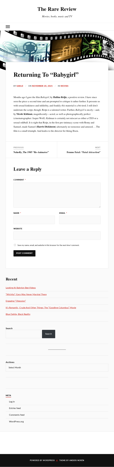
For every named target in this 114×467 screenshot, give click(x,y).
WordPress (49, 460)
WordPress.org (16, 421)
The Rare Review (57, 9)
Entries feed (15, 408)
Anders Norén (76, 460)
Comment (19, 180)
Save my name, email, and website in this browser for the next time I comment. (48, 245)
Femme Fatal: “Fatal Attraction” (84, 152)
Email (63, 213)
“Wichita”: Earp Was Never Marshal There (26, 294)
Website (17, 229)
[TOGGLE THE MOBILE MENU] (8, 26)
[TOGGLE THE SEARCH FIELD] (106, 26)
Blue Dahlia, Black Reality (18, 314)
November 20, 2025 (42, 86)
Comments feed (16, 415)
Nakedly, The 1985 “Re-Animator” (31, 152)
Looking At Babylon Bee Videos (21, 288)
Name (17, 213)
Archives (10, 362)
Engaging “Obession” (16, 301)
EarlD (20, 86)
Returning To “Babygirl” (46, 74)
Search (9, 328)
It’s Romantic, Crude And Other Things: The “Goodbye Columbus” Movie (41, 308)
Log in (12, 402)
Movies (64, 86)
